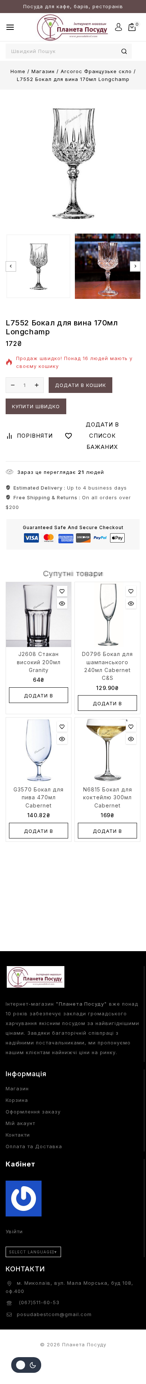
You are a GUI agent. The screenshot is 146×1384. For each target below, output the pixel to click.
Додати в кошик (80, 385)
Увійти (14, 1231)
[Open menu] (10, 27)
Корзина (17, 1100)
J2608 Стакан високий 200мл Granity (39, 662)
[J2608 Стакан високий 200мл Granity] (38, 614)
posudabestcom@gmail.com (54, 1314)
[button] (38, 266)
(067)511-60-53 (38, 1302)
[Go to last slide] (11, 266)
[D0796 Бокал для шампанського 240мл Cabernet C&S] (107, 614)
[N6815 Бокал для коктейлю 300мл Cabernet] (107, 750)
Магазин (17, 1088)
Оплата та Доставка (34, 1146)
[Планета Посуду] (73, 27)
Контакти (18, 1135)
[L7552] (73, 163)
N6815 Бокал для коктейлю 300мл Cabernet (107, 797)
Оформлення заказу (33, 1112)
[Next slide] (135, 266)
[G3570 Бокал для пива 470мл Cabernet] (38, 750)
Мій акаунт (20, 1123)
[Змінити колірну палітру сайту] (26, 1365)
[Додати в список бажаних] (62, 591)
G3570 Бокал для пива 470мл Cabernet (38, 797)
